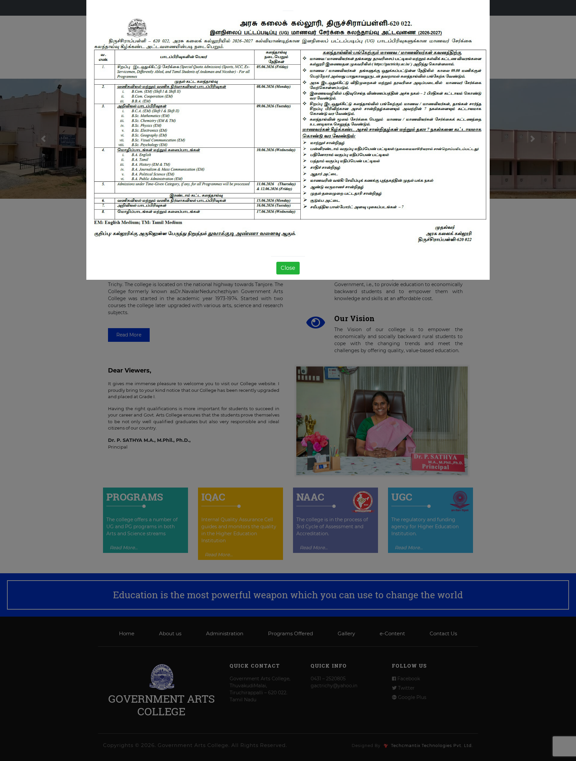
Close (288, 268)
